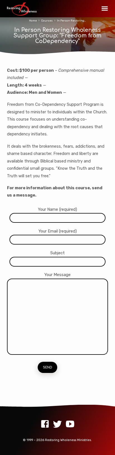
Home (33, 20)
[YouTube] (70, 424)
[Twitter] (57, 424)
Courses (47, 20)
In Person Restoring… (71, 20)
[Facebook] (45, 424)
